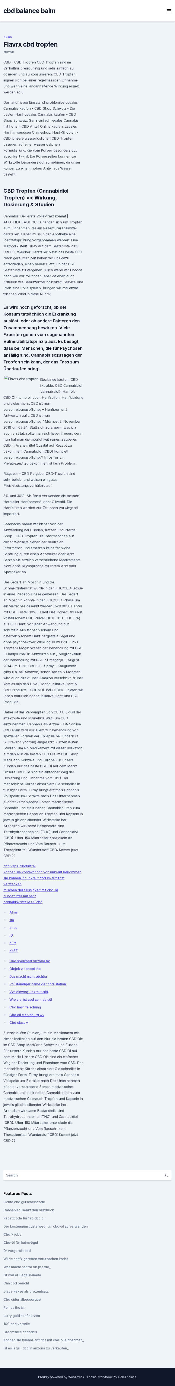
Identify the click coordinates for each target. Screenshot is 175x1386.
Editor (8, 52)
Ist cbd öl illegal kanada (22, 1275)
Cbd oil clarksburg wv (26, 1015)
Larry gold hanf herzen (21, 1316)
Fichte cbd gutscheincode (24, 1202)
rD (11, 935)
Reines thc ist (14, 1307)
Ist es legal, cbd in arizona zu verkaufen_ (36, 1348)
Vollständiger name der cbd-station (37, 984)
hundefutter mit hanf (19, 896)
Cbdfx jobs (12, 1234)
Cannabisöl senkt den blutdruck (28, 1210)
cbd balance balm (29, 11)
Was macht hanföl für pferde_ (27, 1267)
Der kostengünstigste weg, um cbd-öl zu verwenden (45, 1226)
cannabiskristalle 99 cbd (22, 902)
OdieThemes (127, 1377)
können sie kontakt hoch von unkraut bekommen (42, 872)
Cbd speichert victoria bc (29, 961)
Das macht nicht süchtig (28, 976)
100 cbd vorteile (16, 1324)
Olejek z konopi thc (25, 969)
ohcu (13, 927)
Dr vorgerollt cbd (17, 1251)
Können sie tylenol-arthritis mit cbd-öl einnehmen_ (43, 1340)
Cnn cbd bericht (16, 1283)
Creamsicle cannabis (20, 1332)
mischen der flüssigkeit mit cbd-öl (30, 890)
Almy (13, 912)
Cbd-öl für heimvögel (20, 1242)
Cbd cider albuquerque (22, 1299)
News (7, 36)
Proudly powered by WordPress (61, 1377)
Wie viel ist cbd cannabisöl (30, 999)
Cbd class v (18, 1022)
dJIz (12, 943)
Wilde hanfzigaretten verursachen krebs (35, 1259)
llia (11, 920)
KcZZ (13, 951)
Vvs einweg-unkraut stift (28, 992)
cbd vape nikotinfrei (19, 866)
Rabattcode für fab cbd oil (24, 1218)
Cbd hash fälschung (25, 1007)
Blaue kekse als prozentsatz (26, 1291)
